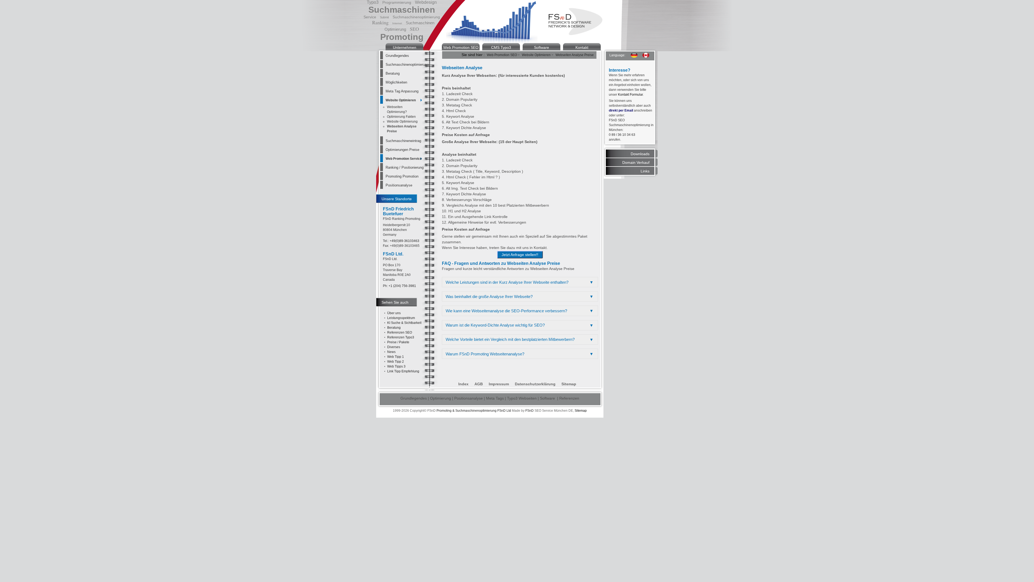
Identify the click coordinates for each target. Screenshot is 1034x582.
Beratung (393, 73)
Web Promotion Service (404, 159)
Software (541, 47)
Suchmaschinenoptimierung (404, 65)
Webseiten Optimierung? (397, 109)
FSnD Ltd (504, 411)
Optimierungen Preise (402, 150)
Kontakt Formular (630, 94)
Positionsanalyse (399, 185)
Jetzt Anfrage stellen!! (520, 254)
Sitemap (568, 384)
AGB (478, 384)
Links (645, 171)
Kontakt (581, 47)
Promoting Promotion (402, 176)
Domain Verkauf (635, 162)
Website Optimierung (402, 121)
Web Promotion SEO (460, 47)
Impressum (499, 384)
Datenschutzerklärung (535, 384)
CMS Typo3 (501, 47)
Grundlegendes (397, 56)
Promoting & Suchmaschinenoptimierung (466, 411)
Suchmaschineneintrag (403, 141)
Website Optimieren (401, 100)
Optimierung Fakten (401, 117)
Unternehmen (404, 47)
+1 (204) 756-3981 (402, 286)
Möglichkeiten (396, 82)
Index (463, 384)
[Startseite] (575, 34)
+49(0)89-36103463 (404, 241)
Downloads (640, 154)
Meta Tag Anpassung (402, 91)
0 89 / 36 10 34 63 (622, 135)
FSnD (529, 411)
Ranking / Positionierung (404, 167)
